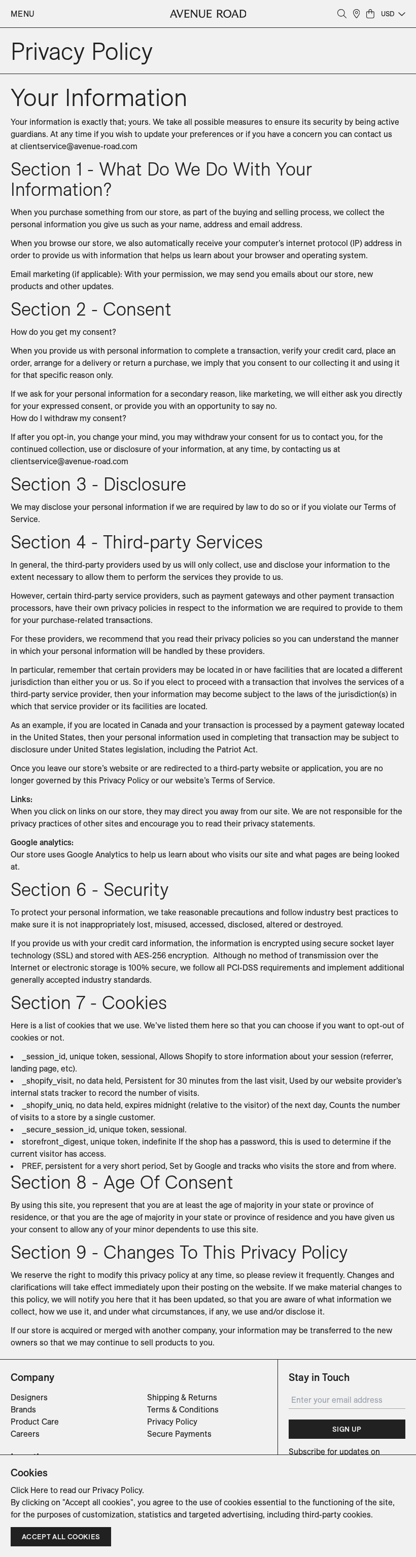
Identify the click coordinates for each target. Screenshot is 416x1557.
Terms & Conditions (183, 1409)
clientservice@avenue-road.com (78, 146)
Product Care (35, 1421)
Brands (23, 1409)
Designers (29, 1397)
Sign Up (346, 1429)
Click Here (29, 1490)
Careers (25, 1434)
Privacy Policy (172, 1421)
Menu (23, 14)
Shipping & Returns (182, 1397)
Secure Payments (179, 1434)
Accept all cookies (61, 1536)
